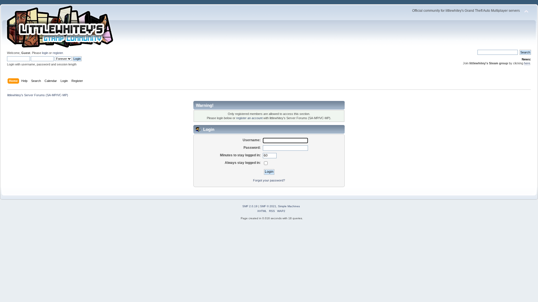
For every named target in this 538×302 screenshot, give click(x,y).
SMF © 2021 (268, 206)
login (45, 53)
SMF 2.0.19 (250, 206)
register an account (249, 118)
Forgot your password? (269, 180)
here (527, 63)
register (58, 53)
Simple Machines (289, 206)
